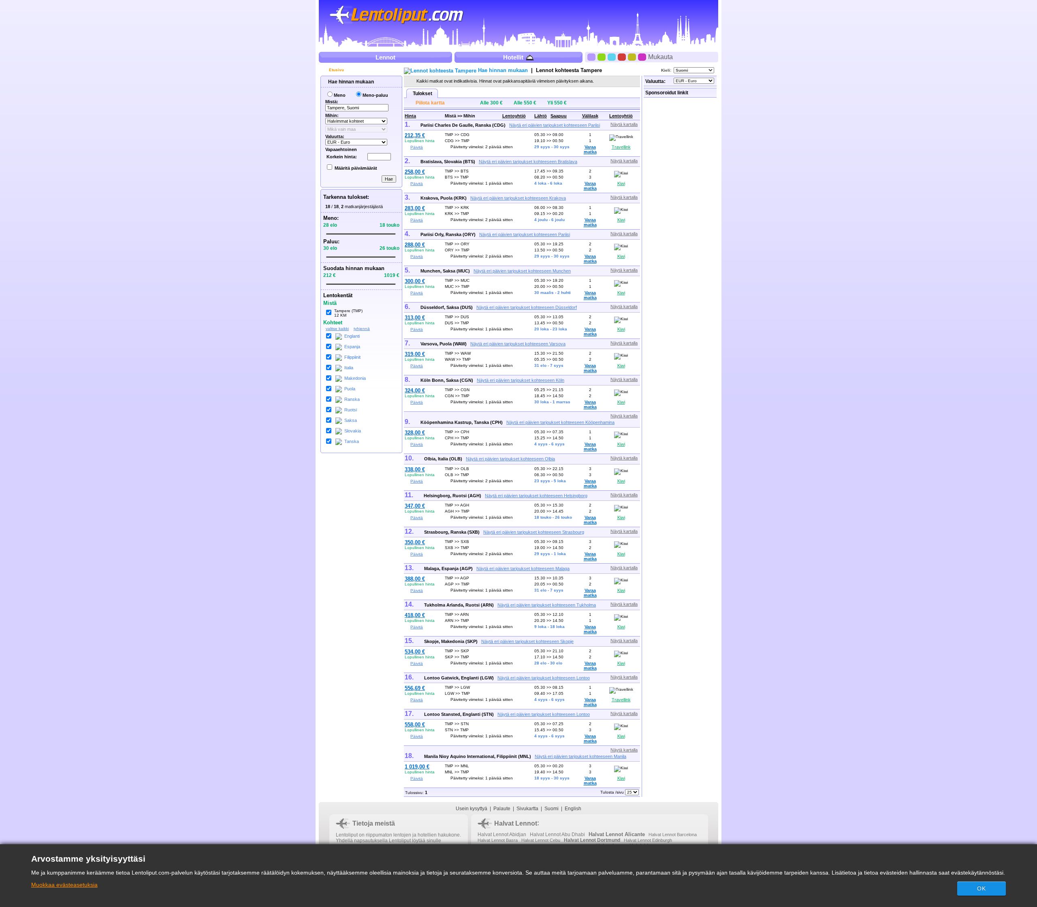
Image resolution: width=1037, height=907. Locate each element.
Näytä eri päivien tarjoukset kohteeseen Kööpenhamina (560, 422)
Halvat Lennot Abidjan (502, 834)
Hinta (410, 115)
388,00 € (415, 579)
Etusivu (336, 70)
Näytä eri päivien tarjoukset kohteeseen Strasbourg (533, 532)
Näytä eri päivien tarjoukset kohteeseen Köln (520, 380)
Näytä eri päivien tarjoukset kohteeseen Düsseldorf (526, 307)
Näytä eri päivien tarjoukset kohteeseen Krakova (518, 198)
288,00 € (415, 245)
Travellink (621, 147)
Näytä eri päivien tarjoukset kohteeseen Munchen (522, 270)
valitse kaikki (337, 328)
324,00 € (415, 390)
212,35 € (415, 135)
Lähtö (540, 115)
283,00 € (415, 208)
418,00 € (415, 615)
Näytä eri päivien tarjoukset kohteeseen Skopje (527, 641)
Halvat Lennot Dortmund (592, 840)
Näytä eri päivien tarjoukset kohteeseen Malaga (523, 568)
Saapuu (559, 115)
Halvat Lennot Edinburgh (648, 840)
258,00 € (415, 172)
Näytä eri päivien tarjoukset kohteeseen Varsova (517, 343)
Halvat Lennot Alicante (617, 834)
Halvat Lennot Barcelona (673, 834)
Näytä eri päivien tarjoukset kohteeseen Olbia (510, 458)
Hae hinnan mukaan (350, 82)
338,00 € (415, 469)
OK (981, 888)
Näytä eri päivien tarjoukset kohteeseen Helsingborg (536, 495)
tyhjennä (362, 328)
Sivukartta (527, 808)
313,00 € (415, 318)
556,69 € (415, 688)
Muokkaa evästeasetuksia (64, 884)
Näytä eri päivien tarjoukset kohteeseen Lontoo (543, 677)
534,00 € (415, 652)
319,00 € (415, 354)
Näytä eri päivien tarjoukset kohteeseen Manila (580, 756)
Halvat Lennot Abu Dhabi (557, 834)
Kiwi (621, 183)
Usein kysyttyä (471, 808)
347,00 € (415, 506)
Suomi (551, 808)
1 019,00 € (417, 767)
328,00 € (415, 433)
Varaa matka (590, 149)
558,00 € (415, 725)
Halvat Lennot (515, 823)
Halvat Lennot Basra (498, 840)
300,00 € (415, 281)
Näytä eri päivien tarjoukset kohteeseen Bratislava (528, 161)
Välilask (590, 115)
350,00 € (415, 542)
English (573, 808)
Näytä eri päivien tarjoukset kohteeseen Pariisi (554, 125)
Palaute (501, 808)
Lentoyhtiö (514, 115)
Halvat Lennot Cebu (540, 840)
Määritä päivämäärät (356, 168)
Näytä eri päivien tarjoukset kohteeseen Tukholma (546, 605)
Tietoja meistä (373, 823)
